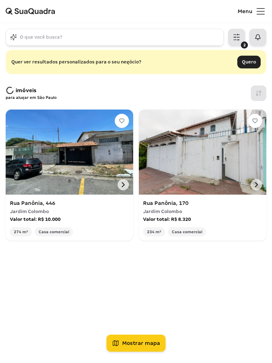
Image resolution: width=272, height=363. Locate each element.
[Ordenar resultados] (258, 93)
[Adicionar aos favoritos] (122, 121)
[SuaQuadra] (122, 11)
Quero (249, 62)
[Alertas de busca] (257, 37)
